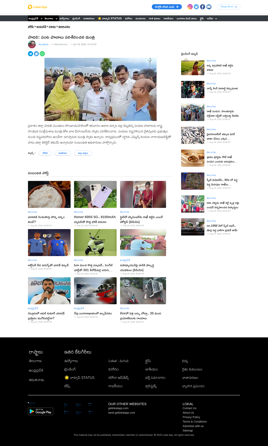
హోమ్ (31, 26)
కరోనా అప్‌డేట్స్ (119, 377)
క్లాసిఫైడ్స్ (151, 385)
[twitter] (37, 54)
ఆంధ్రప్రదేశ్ (33, 18)
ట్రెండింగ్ (70, 369)
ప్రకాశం (52, 26)
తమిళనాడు (36, 379)
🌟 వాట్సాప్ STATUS (79, 377)
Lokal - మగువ (119, 360)
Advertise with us (193, 426)
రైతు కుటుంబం (192, 369)
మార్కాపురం (64, 26)
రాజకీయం (116, 385)
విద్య (185, 360)
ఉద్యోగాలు (71, 360)
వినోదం (114, 369)
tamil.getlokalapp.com (121, 412)
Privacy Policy (191, 417)
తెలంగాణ (48, 18)
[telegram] (31, 54)
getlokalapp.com (118, 408)
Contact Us (189, 408)
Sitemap (188, 430)
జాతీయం (151, 369)
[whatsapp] (43, 54)
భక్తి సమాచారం (155, 377)
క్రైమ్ (148, 360)
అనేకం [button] (210, 18)
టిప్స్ (67, 385)
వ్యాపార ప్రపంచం (193, 385)
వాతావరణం (190, 377)
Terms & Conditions (195, 421)
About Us (188, 412)
